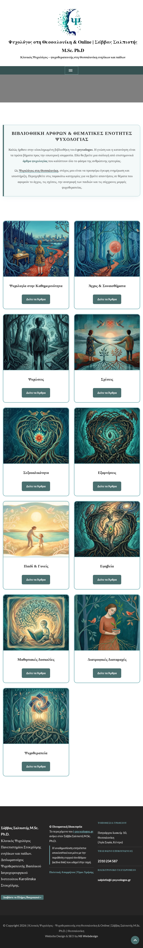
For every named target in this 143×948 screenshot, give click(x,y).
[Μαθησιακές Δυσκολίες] (36, 623)
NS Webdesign (88, 936)
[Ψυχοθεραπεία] (36, 716)
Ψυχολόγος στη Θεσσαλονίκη (38, 170)
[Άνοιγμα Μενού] (71, 70)
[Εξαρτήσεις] (107, 436)
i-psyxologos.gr (83, 831)
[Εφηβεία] (107, 529)
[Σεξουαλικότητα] (36, 436)
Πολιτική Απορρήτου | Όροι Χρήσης (71, 872)
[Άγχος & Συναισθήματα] (107, 249)
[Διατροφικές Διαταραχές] (107, 623)
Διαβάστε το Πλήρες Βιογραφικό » (22, 897)
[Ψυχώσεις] (36, 342)
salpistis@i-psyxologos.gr (114, 879)
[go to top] (135, 940)
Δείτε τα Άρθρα (36, 299)
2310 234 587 (107, 861)
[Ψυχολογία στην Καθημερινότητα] (36, 249)
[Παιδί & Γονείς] (36, 529)
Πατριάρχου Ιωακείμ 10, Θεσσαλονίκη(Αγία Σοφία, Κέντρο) (112, 837)
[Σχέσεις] (107, 342)
